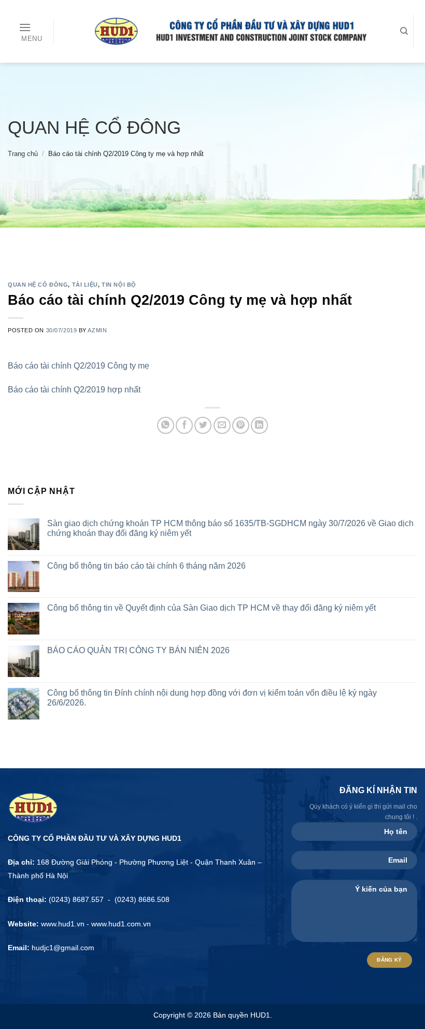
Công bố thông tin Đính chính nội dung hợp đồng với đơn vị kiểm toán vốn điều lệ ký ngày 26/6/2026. (212, 697)
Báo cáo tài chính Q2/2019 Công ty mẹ (78, 365)
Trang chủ (23, 154)
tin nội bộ (119, 284)
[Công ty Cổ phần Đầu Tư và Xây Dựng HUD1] (224, 31)
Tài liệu (85, 284)
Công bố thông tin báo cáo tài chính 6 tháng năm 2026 (146, 565)
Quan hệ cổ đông (94, 127)
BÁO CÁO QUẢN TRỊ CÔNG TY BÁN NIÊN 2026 (138, 650)
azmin (97, 330)
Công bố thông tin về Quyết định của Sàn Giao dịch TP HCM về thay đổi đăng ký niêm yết (211, 607)
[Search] (404, 31)
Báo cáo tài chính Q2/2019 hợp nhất (74, 389)
